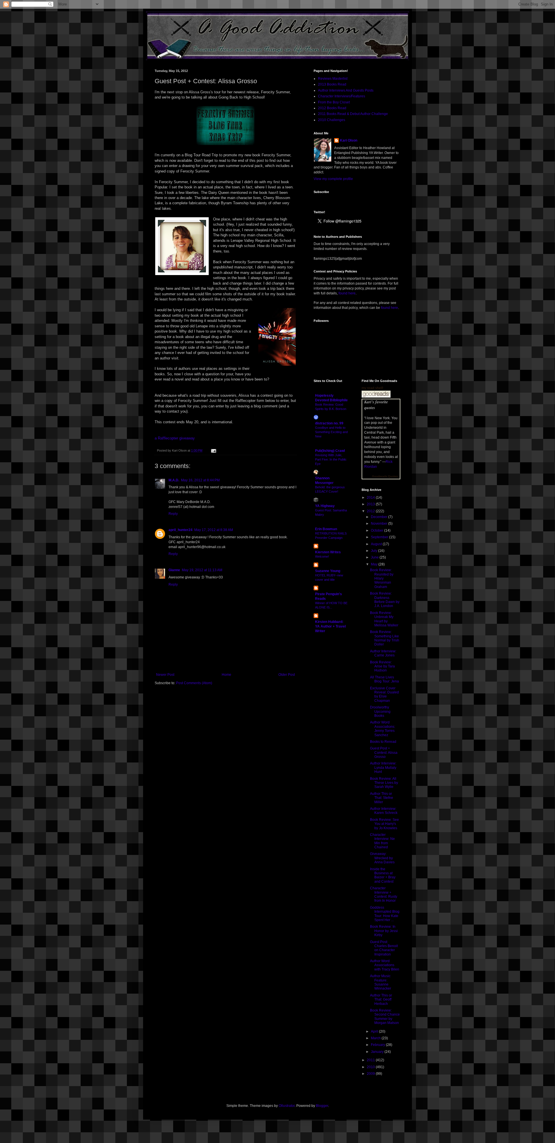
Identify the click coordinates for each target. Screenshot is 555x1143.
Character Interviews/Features (341, 96)
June (375, 557)
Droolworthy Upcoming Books (380, 711)
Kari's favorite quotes (376, 405)
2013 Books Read (332, 84)
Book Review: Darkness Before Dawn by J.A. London (384, 599)
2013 (371, 504)
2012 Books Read (332, 108)
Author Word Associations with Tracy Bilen (384, 965)
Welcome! (322, 556)
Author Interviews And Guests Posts (345, 90)
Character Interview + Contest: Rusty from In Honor (383, 894)
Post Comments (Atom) (194, 683)
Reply (173, 514)
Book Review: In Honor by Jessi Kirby (384, 931)
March (376, 1038)
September (380, 537)
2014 (371, 498)
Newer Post (165, 675)
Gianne (174, 570)
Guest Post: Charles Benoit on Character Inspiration (384, 948)
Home (226, 675)
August (377, 544)
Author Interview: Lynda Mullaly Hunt (383, 767)
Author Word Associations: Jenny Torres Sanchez (382, 728)
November (379, 524)
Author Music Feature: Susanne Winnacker (380, 982)
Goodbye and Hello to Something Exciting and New (331, 432)
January (377, 1052)
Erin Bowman (326, 529)
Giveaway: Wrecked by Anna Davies (382, 858)
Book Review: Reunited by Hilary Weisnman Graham (381, 578)
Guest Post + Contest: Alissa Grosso (383, 752)
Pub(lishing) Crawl (330, 451)
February (378, 1045)
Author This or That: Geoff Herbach (381, 999)
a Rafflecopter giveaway (175, 438)
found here (347, 293)
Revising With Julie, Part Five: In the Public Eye (331, 459)
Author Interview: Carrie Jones (383, 653)
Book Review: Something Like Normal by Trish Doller (384, 638)
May (374, 564)
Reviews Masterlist (332, 79)
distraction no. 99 (329, 423)
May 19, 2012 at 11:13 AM (202, 570)
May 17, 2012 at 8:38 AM (213, 530)
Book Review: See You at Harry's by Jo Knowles (384, 824)
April (375, 1031)
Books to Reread (383, 742)
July (374, 551)
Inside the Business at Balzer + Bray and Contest (382, 875)
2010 (371, 1067)
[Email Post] (213, 450)
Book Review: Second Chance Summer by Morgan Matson (385, 1016)
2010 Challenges (331, 120)
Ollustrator (287, 1106)
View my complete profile (333, 179)
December (379, 517)
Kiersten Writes (328, 552)
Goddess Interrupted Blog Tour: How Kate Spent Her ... (384, 914)
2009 (371, 1074)
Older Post (286, 675)
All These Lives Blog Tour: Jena (384, 679)
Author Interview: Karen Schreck (383, 811)
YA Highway (325, 506)
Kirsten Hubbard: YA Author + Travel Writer (330, 626)
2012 (371, 511)
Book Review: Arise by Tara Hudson (382, 666)
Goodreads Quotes (385, 476)
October (377, 530)
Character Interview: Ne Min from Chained (382, 841)
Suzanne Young (327, 571)
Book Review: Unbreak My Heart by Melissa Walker (384, 619)
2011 (371, 1060)
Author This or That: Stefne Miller (381, 798)
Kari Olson (348, 140)
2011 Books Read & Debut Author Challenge (353, 114)
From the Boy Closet (334, 102)
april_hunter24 (181, 530)
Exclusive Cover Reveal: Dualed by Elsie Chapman (384, 694)
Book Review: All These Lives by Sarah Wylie (384, 783)
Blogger (322, 1106)
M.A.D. (174, 480)
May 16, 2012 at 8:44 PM (200, 480)
